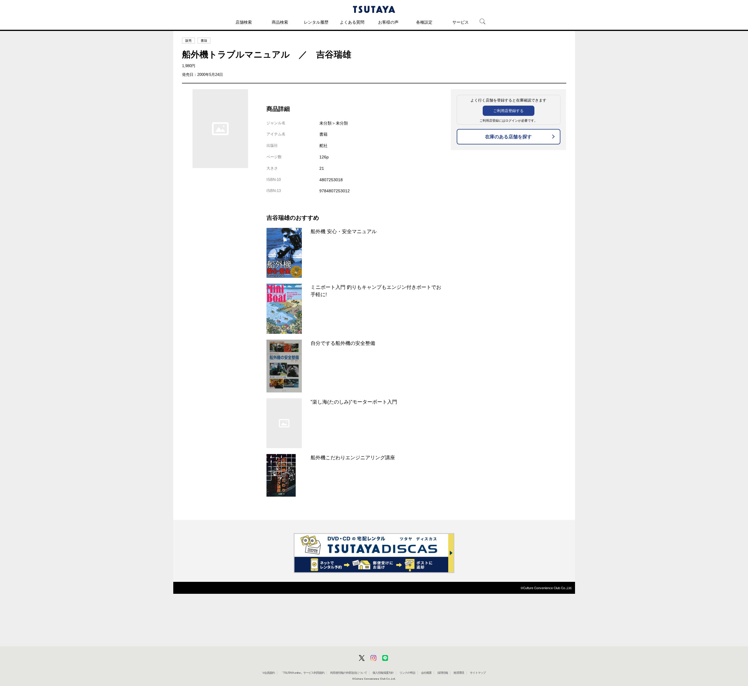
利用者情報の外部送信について (348, 672)
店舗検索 (244, 22)
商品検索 (280, 22)
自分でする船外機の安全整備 (343, 343)
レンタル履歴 (316, 22)
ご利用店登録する (508, 111)
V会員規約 (268, 672)
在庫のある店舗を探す (508, 136)
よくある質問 (352, 22)
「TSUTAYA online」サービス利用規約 (302, 672)
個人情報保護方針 (383, 672)
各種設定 (424, 22)
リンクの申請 (407, 672)
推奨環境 (458, 672)
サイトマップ (478, 672)
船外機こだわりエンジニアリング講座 (353, 457)
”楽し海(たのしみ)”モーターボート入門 (354, 402)
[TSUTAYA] (374, 9)
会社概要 (426, 672)
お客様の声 (388, 22)
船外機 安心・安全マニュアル (344, 231)
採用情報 (442, 672)
